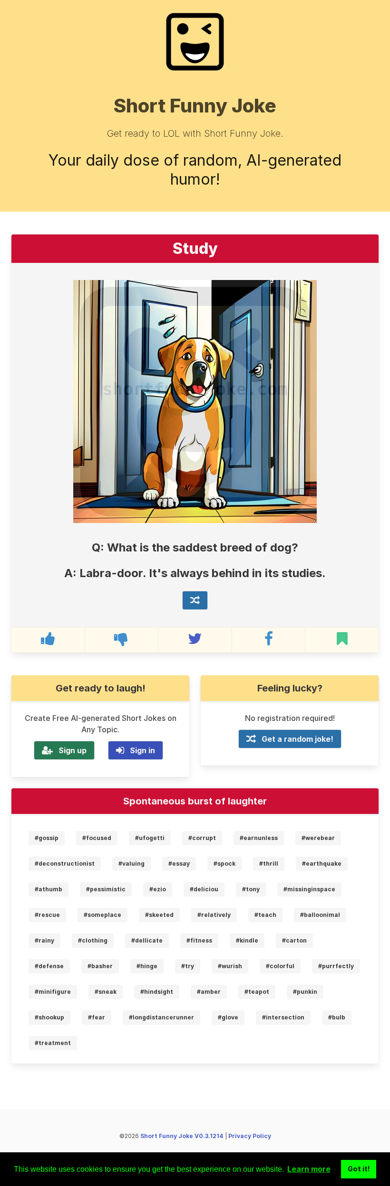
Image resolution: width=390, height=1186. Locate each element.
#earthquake (321, 863)
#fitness (199, 940)
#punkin (305, 991)
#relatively (214, 914)
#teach (265, 914)
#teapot (256, 991)
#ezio (157, 889)
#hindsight (156, 991)
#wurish (230, 966)
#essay (179, 863)
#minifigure (53, 991)
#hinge (146, 966)
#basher (100, 966)
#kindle (247, 940)
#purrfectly (336, 966)
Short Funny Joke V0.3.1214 (182, 1135)
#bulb (336, 1017)
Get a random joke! (297, 739)
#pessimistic (106, 889)
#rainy (44, 940)
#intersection (283, 1017)
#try (187, 966)
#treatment (53, 1042)
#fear (96, 1017)
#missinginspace (309, 889)
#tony (251, 889)
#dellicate (147, 940)
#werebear (318, 837)
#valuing (131, 863)
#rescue (47, 914)
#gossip (46, 837)
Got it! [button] (359, 1169)
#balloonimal (320, 914)
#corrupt (202, 837)
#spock (224, 863)
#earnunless (259, 837)
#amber (209, 991)
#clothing (92, 940)
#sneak (106, 991)
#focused (96, 837)
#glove (228, 1017)
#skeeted (159, 914)
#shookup (49, 1017)
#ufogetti (150, 837)
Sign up (72, 750)
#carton (294, 940)
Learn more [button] (309, 1169)
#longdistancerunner (161, 1017)
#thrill (268, 863)
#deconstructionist (65, 863)
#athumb (48, 889)
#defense (49, 966)
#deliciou (204, 889)
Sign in (142, 750)
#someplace (102, 914)
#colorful (280, 966)
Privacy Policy (249, 1135)
